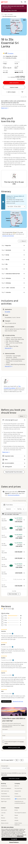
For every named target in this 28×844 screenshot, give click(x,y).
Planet (16, 817)
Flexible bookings (5, 796)
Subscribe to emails (14, 778)
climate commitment (8, 235)
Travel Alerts (4, 793)
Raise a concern (4, 823)
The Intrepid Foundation (20, 812)
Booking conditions (5, 798)
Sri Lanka (10, 14)
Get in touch (4, 810)
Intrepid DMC (18, 791)
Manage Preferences (14, 842)
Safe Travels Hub (5, 791)
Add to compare (11, 92)
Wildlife (16, 820)
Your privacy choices (21, 798)
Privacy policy (18, 796)
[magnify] (21, 2)
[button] (14, 27)
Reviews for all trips (18, 701)
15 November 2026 (21, 79)
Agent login (4, 801)
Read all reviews (6, 701)
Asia (6, 14)
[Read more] (2, 14)
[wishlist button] (22, 92)
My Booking (4, 785)
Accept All (14, 839)
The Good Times (18, 788)
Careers (16, 793)
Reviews (3, 817)
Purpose (17, 807)
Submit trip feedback (6, 788)
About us (17, 785)
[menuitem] (4, 2)
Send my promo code (14, 747)
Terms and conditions (13, 495)
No (21, 760)
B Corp (16, 810)
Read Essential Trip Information (14, 472)
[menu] (25, 2)
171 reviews (10, 53)
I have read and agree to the (14, 742)
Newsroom (3, 820)
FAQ (2, 815)
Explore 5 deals (14, 87)
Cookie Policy (20, 836)
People (16, 815)
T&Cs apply (4, 775)
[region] (14, 834)
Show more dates (13, 593)
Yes (16, 760)
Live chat (3, 812)
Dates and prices (14, 82)
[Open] (13, 609)
